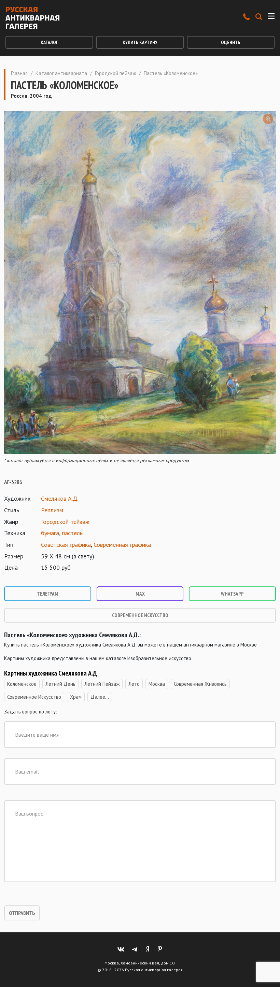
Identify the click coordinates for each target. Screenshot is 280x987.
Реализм (52, 510)
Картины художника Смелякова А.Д (50, 673)
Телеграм (47, 593)
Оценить (230, 42)
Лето (134, 684)
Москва (157, 684)
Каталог (49, 42)
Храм (76, 697)
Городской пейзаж (115, 73)
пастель (72, 533)
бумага (50, 533)
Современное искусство (140, 615)
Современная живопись (200, 684)
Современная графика (122, 544)
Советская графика (66, 544)
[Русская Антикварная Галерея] (32, 18)
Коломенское (22, 684)
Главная (19, 73)
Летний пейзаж (102, 684)
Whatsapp (232, 593)
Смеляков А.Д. (59, 498)
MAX (140, 593)
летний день (60, 684)
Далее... (99, 697)
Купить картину (140, 42)
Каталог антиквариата (61, 73)
